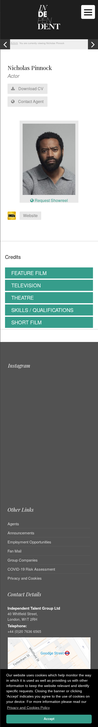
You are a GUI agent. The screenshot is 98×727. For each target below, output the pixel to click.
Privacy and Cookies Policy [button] (28, 708)
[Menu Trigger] (88, 12)
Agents (13, 524)
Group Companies (23, 560)
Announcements (21, 532)
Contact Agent (30, 101)
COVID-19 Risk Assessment (31, 569)
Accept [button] (49, 719)
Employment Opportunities (29, 541)
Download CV (30, 88)
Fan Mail (14, 550)
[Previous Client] (5, 44)
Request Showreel (51, 200)
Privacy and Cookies (25, 578)
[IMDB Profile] (12, 216)
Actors (14, 43)
